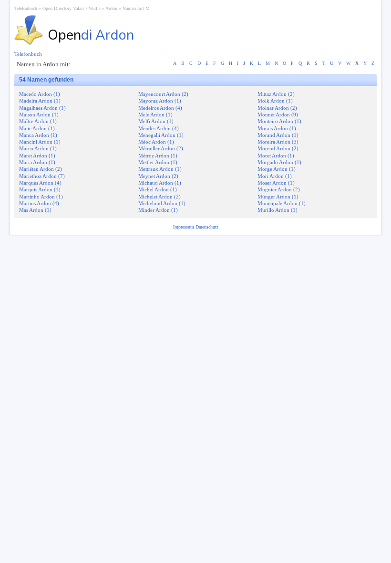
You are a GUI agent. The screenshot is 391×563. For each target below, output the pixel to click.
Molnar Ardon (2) (277, 108)
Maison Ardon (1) (39, 114)
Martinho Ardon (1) (41, 196)
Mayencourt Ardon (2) (163, 94)
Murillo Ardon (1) (277, 210)
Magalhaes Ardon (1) (42, 108)
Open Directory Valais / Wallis (71, 8)
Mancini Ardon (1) (40, 142)
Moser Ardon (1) (276, 183)
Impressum (184, 226)
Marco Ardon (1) (38, 148)
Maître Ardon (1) (38, 121)
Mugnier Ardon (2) (278, 189)
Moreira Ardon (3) (277, 142)
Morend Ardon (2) (277, 148)
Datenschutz (207, 226)
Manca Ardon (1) (38, 135)
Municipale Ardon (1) (281, 203)
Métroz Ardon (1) (157, 155)
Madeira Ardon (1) (40, 101)
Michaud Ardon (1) (159, 183)
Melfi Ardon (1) (156, 121)
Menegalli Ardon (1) (161, 135)
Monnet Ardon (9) (277, 114)
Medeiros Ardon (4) (160, 108)
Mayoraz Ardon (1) (159, 101)
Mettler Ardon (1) (157, 162)
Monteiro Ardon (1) (279, 121)
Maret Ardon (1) (37, 155)
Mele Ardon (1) (155, 114)
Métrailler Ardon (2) (160, 148)
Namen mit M (136, 8)
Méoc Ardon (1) (156, 142)
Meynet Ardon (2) (158, 176)
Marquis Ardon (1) (40, 189)
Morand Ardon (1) (277, 135)
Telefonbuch (25, 8)
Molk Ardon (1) (275, 101)
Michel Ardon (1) (157, 189)
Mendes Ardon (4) (158, 128)
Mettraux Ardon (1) (160, 169)
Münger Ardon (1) (277, 196)
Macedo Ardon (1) (39, 94)
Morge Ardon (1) (276, 169)
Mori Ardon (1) (274, 176)
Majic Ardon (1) (37, 128)
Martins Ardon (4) (39, 203)
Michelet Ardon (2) (159, 196)
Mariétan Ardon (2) (40, 169)
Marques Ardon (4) (40, 183)
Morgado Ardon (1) (279, 162)
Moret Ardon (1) (275, 155)
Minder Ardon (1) (158, 210)
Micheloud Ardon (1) (161, 203)
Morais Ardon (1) (276, 128)
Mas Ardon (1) (35, 210)
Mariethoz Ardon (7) (42, 176)
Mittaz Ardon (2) (276, 94)
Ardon (111, 8)
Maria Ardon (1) (37, 162)
